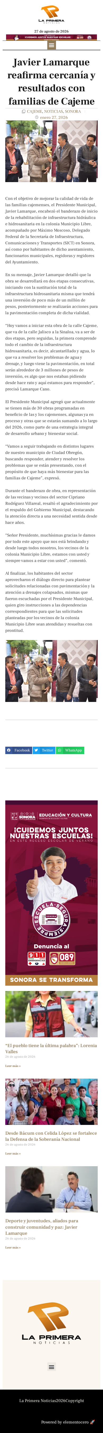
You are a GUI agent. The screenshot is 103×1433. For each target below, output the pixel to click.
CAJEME (34, 111)
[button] (51, 45)
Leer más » (13, 1066)
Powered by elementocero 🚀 (68, 1422)
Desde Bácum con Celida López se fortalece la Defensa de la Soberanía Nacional (51, 1136)
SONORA (73, 111)
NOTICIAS (53, 111)
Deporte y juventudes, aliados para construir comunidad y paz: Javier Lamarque (41, 1227)
